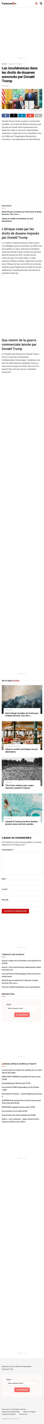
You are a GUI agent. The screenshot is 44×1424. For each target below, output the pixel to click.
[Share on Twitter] (14, 115)
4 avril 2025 (5, 86)
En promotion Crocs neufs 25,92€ (14, 1111)
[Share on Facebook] (5, 115)
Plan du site (23, 1414)
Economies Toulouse (15, 64)
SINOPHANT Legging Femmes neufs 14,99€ (18, 1107)
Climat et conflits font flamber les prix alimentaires (21, 987)
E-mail (5, 889)
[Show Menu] (36, 3)
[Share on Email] (30, 115)
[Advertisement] (22, 31)
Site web (5, 900)
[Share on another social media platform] (38, 115)
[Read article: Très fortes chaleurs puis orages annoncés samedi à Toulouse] (22, 771)
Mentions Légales (29, 1412)
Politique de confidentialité (11, 1412)
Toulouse (8, 710)
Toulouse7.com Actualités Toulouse (14, 1409)
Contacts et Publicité (9, 1414)
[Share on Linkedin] (22, 115)
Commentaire (8, 850)
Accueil (4, 64)
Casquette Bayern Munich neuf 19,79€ (16, 1083)
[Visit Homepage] (9, 3)
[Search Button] (41, 3)
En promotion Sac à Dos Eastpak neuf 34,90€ (19, 1115)
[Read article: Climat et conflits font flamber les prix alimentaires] (22, 735)
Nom (4, 879)
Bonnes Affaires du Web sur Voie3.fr (20, 1064)
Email (8, 1004)
